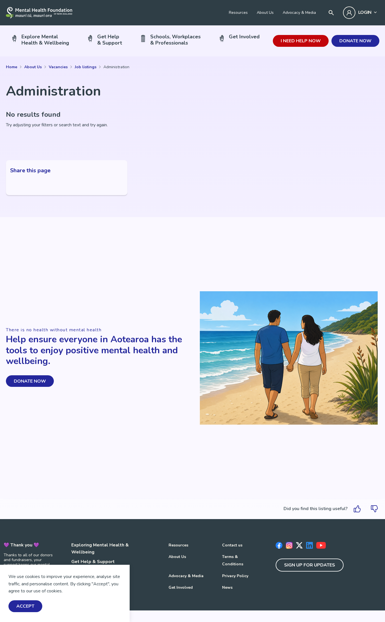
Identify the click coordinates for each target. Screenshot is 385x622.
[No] (374, 509)
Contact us (232, 545)
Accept (25, 606)
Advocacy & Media (299, 12)
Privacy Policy (235, 576)
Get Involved (244, 36)
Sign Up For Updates (309, 565)
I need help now (301, 41)
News (227, 587)
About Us (265, 12)
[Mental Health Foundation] (39, 12)
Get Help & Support (93, 562)
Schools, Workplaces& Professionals (175, 39)
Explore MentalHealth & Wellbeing (45, 39)
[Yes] (357, 509)
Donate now (355, 41)
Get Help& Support (109, 39)
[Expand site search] (331, 12)
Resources (238, 12)
